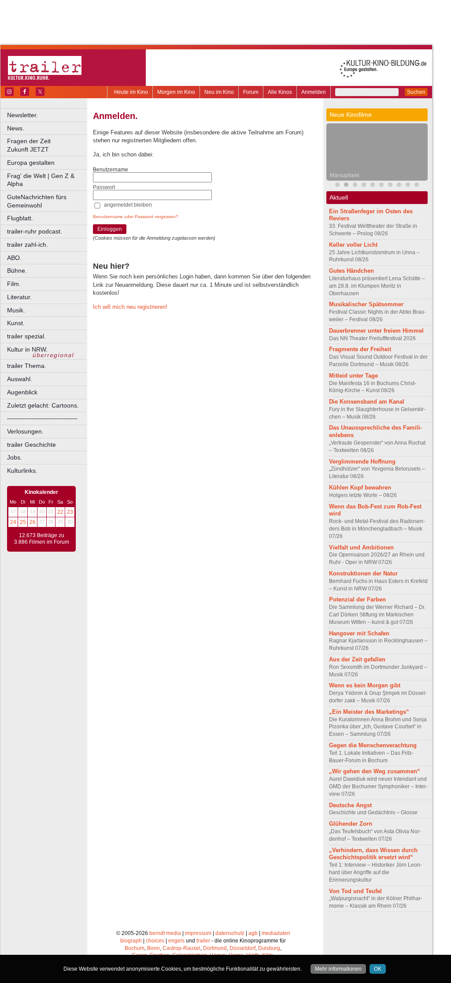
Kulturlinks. (22, 470)
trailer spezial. (26, 336)
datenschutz (229, 933)
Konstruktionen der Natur (363, 573)
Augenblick (22, 392)
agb (253, 933)
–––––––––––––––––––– (42, 418)
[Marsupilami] (346, 185)
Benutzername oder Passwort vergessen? (135, 216)
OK (377, 969)
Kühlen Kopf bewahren (360, 487)
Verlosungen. (25, 431)
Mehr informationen (338, 969)
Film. (14, 283)
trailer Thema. (26, 365)
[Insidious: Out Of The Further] (337, 185)
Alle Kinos (280, 92)
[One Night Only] (399, 185)
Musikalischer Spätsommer (366, 304)
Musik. (16, 310)
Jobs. (14, 457)
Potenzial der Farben (357, 599)
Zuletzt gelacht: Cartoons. (43, 405)
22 (60, 512)
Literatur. (19, 296)
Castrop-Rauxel (181, 948)
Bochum (134, 948)
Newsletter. (22, 115)
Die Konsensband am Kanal (366, 401)
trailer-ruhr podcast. (34, 231)
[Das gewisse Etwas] (416, 185)
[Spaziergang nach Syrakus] (355, 185)
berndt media (165, 933)
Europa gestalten (31, 162)
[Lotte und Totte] (363, 185)
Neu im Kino (219, 92)
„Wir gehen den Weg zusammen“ (374, 771)
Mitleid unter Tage (353, 375)
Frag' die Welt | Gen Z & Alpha (40, 180)
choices (155, 941)
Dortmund (215, 948)
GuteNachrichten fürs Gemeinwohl (37, 201)
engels (176, 941)
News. (15, 128)
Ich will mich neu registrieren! (130, 307)
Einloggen (109, 229)
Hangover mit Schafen (359, 633)
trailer (203, 941)
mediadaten (276, 933)
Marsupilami (344, 175)
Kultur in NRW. (27, 349)
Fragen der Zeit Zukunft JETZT (47, 145)
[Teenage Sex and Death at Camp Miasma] (381, 185)
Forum (251, 92)
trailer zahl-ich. (27, 244)
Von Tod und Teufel (355, 891)
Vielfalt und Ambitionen (361, 547)
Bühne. (17, 270)
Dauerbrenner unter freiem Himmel (376, 330)
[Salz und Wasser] (407, 185)
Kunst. (16, 322)
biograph (131, 941)
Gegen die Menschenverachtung (373, 745)
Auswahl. (19, 378)
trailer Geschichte (31, 444)
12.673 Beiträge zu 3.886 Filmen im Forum (41, 538)
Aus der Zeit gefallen (357, 659)
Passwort (104, 187)
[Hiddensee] (372, 185)
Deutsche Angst (350, 805)
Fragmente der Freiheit (360, 349)
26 (33, 522)
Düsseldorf (242, 948)
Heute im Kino (131, 92)
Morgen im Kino (176, 92)
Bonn (153, 948)
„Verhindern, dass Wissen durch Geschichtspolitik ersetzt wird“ (373, 854)
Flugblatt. (20, 218)
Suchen (416, 92)
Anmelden (313, 92)
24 (13, 522)
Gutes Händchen (351, 270)
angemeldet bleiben (128, 205)
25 (23, 522)
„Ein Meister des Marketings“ (369, 712)
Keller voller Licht (353, 244)
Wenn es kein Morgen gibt (364, 685)
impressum (198, 933)
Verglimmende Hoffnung (362, 461)
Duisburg (269, 948)
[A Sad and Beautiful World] (390, 185)
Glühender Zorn (350, 823)
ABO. (14, 257)
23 (70, 512)
